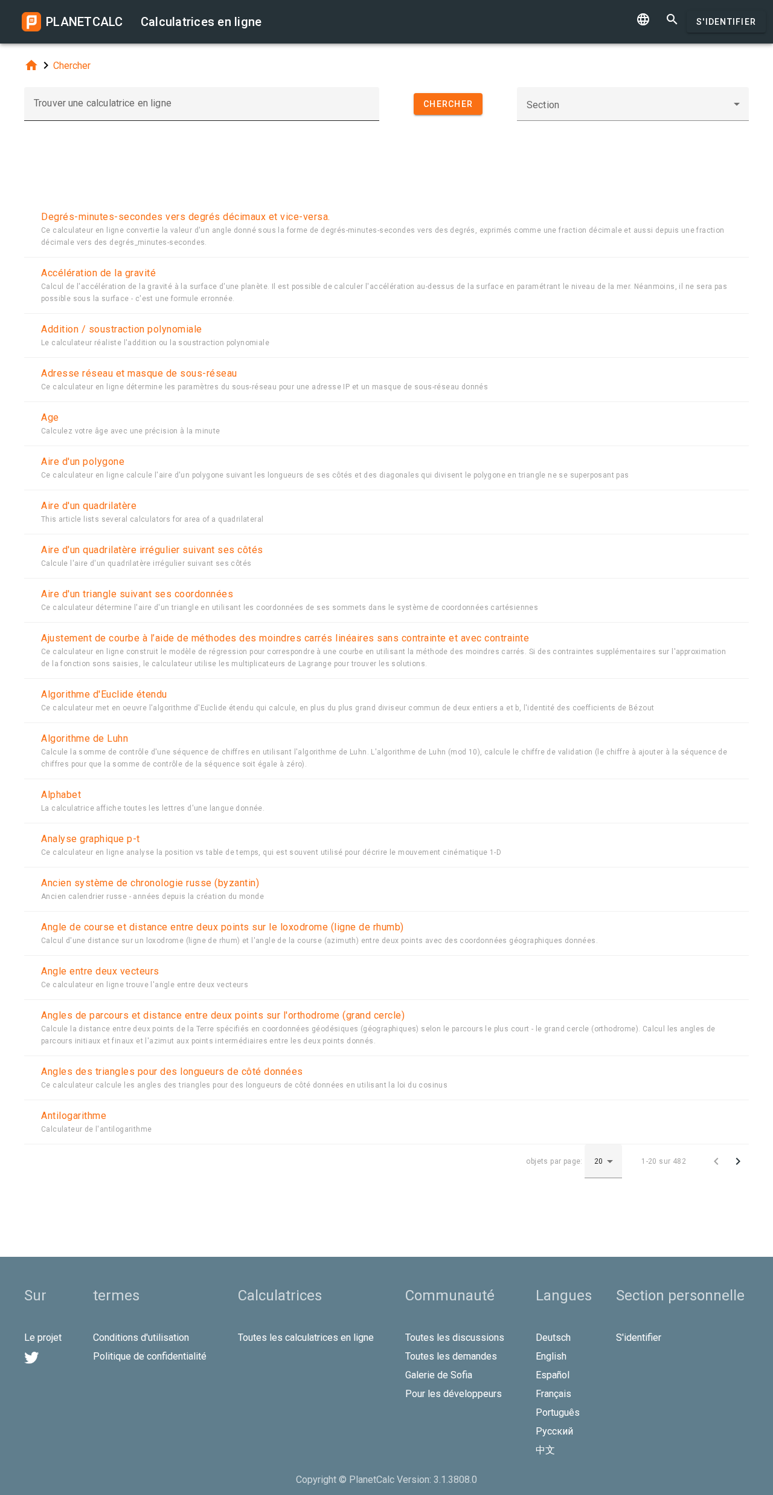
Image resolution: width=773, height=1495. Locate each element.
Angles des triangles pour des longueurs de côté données (172, 1071)
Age (50, 417)
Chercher (72, 65)
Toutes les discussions (454, 1337)
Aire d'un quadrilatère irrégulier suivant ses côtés (152, 550)
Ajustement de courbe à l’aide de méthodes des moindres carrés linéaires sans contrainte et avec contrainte (285, 638)
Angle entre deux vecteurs (100, 971)
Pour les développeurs (453, 1393)
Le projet (43, 1337)
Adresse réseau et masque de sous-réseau (139, 373)
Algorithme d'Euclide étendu (104, 694)
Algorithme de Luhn (84, 738)
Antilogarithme (73, 1115)
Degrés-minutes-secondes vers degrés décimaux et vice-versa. (185, 216)
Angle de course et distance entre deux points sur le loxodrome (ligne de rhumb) (222, 927)
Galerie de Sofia (438, 1375)
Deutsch (553, 1337)
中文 (545, 1450)
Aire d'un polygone (82, 461)
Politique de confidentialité (150, 1356)
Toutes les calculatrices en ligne (306, 1337)
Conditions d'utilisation (141, 1337)
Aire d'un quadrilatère (88, 505)
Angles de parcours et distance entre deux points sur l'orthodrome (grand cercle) (223, 1015)
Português (558, 1412)
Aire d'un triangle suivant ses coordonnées (137, 594)
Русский (554, 1431)
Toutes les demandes (451, 1356)
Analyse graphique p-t (90, 839)
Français (553, 1393)
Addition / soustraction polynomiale (121, 329)
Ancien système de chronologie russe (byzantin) (150, 883)
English (551, 1356)
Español (552, 1375)
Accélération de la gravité (98, 273)
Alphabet (61, 794)
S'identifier (726, 22)
